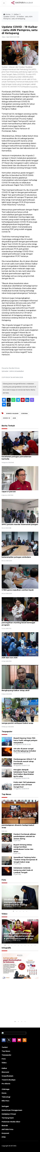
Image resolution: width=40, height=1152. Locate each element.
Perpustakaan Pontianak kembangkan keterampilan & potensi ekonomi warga (19, 936)
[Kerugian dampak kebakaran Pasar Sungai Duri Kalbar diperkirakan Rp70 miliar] (7, 773)
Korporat (5, 1133)
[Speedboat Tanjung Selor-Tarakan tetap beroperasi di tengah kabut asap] (7, 860)
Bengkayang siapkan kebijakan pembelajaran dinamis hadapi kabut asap (18, 825)
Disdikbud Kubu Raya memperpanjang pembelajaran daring (16, 902)
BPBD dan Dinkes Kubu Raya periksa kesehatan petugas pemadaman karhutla (18, 456)
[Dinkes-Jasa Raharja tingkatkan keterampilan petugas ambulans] (20, 544)
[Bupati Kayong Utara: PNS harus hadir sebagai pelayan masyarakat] (7, 741)
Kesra (4, 1093)
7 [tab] (25, 945)
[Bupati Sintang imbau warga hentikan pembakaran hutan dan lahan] (7, 848)
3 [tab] (20, 911)
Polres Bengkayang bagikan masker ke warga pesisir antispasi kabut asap (19, 722)
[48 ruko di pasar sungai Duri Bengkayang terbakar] (7, 752)
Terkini (5, 1047)
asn (14, 418)
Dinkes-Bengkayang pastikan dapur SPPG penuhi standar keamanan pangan (20, 523)
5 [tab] (27, 911)
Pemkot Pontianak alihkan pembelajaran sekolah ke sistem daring (25, 836)
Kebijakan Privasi (9, 1114)
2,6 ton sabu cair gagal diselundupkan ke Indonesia (19, 1013)
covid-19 (6, 418)
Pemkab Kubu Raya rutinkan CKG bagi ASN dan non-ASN (19, 656)
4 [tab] (23, 911)
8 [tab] (28, 945)
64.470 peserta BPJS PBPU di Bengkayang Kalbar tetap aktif (15, 689)
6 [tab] (22, 945)
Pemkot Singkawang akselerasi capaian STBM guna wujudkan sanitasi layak (20, 589)
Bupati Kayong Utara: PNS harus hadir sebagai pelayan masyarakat (25, 740)
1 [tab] (13, 911)
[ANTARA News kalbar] (22, 3)
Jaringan (5, 1106)
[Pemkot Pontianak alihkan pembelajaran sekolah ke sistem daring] (7, 837)
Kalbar (16, 14)
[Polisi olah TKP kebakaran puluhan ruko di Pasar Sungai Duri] (7, 785)
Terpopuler (7, 732)
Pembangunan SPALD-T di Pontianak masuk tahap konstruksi (25, 761)
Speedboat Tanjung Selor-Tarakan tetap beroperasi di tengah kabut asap (25, 859)
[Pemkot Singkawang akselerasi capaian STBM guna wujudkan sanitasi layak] (20, 576)
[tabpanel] (20, 897)
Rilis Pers (5, 1101)
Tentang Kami (8, 1118)
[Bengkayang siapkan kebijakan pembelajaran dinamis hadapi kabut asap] (20, 812)
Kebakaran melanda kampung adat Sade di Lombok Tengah (23, 870)
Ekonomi (5, 1072)
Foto (4, 880)
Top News (6, 794)
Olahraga (5, 1089)
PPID (4, 1137)
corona (24, 413)
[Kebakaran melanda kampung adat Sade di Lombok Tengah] (7, 871)
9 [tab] (32, 945)
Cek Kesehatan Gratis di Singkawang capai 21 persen (18, 490)
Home (8, 14)
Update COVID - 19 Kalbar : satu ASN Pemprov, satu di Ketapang (17, 18)
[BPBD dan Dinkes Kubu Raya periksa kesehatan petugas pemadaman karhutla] (20, 443)
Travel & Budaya (8, 1080)
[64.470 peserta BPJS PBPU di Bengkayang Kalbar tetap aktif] (20, 677)
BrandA (5, 1126)
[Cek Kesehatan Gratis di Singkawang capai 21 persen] (20, 478)
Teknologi (6, 1097)
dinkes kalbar (12, 413)
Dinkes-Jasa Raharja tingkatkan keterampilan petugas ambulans (16, 556)
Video (4, 914)
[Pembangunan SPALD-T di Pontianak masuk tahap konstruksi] (7, 762)
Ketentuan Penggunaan (12, 1110)
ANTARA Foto (7, 1129)
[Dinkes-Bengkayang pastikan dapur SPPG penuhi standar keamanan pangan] (20, 511)
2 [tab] (17, 911)
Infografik (6, 948)
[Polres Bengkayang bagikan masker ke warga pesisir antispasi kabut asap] (20, 710)
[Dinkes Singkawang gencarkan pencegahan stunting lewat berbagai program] (20, 609)
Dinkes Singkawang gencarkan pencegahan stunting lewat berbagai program (18, 622)
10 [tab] (35, 945)
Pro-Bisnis (6, 1084)
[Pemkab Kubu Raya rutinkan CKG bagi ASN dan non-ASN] (20, 644)
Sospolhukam (7, 1076)
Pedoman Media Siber (11, 1122)
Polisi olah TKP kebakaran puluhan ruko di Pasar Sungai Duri (24, 784)
